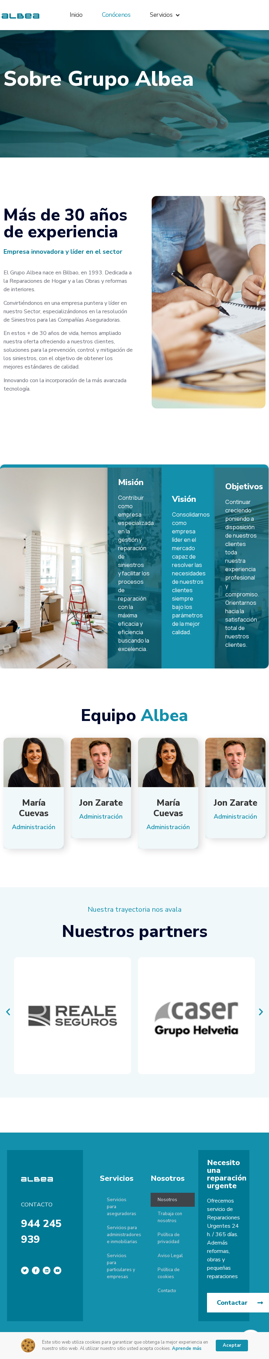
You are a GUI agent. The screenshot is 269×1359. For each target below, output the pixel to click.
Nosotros (167, 1200)
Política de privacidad (169, 1238)
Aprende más (186, 1348)
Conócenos (116, 15)
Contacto (167, 1291)
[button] (8, 1011)
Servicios (161, 15)
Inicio (76, 15)
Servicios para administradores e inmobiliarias (124, 1235)
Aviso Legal (170, 1256)
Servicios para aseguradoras (121, 1207)
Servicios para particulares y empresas (121, 1266)
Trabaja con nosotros (170, 1217)
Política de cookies (169, 1273)
